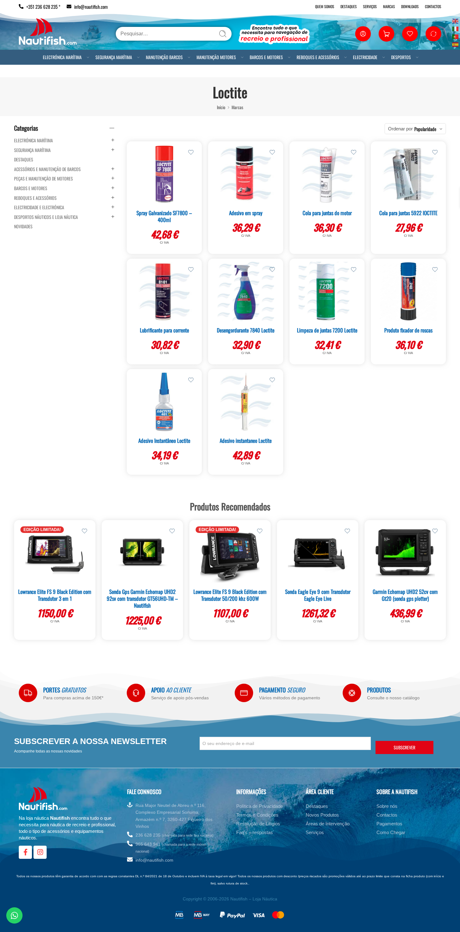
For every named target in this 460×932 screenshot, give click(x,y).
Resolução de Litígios (258, 823)
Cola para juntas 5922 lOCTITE (408, 213)
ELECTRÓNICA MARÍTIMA (62, 57)
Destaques (348, 6)
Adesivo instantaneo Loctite (246, 440)
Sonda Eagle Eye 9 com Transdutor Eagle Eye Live (317, 595)
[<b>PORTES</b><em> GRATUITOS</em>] (28, 693)
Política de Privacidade (259, 806)
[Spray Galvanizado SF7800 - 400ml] (164, 174)
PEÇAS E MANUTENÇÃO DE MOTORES (43, 178)
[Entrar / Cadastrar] (363, 33)
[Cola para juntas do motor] (327, 174)
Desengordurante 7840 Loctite (245, 330)
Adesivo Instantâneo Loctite (164, 440)
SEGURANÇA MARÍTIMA (113, 57)
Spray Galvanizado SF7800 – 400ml (164, 216)
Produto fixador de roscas (408, 330)
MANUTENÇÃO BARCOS (164, 57)
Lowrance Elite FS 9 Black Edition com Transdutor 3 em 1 (54, 595)
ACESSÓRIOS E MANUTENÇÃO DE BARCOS (47, 169)
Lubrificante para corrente (164, 330)
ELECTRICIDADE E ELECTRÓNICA (39, 207)
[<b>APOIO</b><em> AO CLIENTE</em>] (136, 693)
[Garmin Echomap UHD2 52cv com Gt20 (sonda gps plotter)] (405, 553)
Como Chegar (390, 832)
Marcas (389, 6)
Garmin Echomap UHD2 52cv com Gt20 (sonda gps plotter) (405, 595)
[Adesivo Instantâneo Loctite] (164, 402)
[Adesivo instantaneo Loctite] (245, 402)
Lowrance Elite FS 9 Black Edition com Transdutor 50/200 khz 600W (230, 595)
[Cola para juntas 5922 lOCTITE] (408, 174)
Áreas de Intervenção (328, 823)
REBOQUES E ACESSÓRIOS (318, 57)
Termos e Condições (257, 815)
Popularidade (425, 128)
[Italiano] (455, 28)
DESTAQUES (23, 159)
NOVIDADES (23, 226)
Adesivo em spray (246, 213)
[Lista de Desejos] (191, 152)
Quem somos (324, 6)
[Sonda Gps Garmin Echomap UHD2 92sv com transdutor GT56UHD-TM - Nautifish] (142, 553)
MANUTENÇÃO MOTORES (216, 57)
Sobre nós (386, 806)
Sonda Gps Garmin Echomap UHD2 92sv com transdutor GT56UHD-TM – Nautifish (142, 598)
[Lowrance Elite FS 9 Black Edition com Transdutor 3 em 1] (54, 553)
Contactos (433, 6)
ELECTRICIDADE (365, 57)
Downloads (410, 6)
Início (221, 107)
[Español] (455, 44)
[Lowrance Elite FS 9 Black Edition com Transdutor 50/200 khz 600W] (230, 553)
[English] (455, 20)
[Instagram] (40, 852)
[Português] (455, 36)
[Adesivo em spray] (245, 174)
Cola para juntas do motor (327, 213)
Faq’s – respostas (254, 832)
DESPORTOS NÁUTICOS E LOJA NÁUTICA (46, 217)
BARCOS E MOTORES (266, 57)
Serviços (370, 6)
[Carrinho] (386, 33)
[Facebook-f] (25, 852)
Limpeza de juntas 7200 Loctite (327, 330)
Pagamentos (389, 823)
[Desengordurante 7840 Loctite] (245, 291)
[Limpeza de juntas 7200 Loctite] (327, 291)
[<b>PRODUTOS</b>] (352, 693)
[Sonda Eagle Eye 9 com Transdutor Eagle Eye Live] (317, 553)
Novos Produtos (322, 815)
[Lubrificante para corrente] (164, 291)
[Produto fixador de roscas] (408, 291)
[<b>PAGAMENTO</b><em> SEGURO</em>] (244, 693)
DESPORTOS (401, 57)
